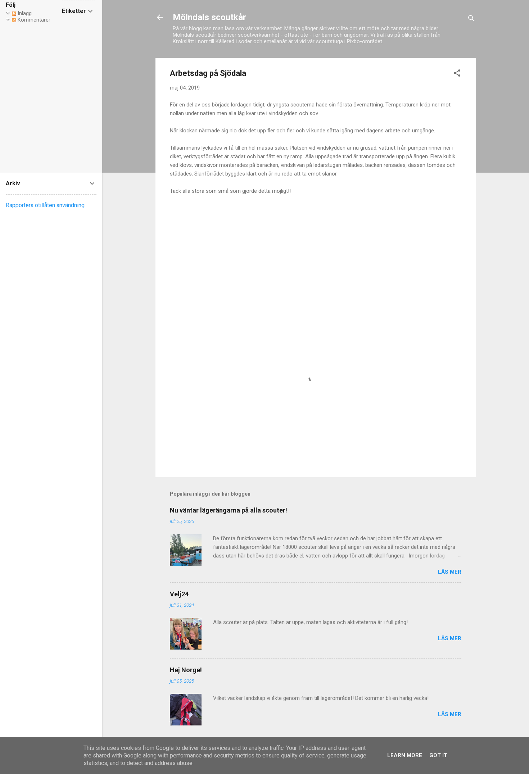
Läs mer (449, 572)
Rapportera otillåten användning (45, 205)
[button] (457, 74)
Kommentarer (33, 20)
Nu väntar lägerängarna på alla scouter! (228, 510)
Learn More (404, 755)
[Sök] (471, 20)
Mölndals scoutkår (209, 17)
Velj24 (179, 594)
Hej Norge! (186, 670)
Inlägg (24, 13)
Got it (438, 755)
